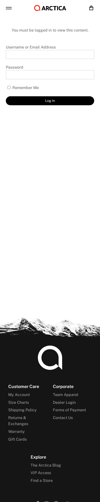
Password (14, 67)
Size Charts (18, 402)
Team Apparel (65, 394)
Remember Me (25, 87)
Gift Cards (17, 439)
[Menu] (9, 8)
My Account (19, 394)
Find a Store (42, 480)
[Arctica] (50, 8)
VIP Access (41, 472)
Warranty (16, 431)
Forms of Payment (69, 410)
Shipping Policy (22, 410)
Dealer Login (64, 402)
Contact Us (63, 417)
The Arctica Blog (46, 465)
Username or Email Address (31, 47)
